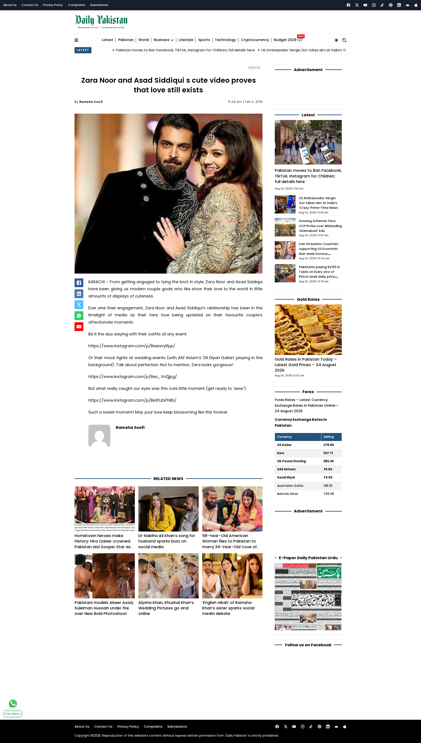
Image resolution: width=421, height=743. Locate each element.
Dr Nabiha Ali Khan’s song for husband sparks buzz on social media (166, 541)
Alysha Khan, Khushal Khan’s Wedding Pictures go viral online (166, 608)
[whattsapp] (12, 703)
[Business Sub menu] (172, 40)
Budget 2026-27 (288, 40)
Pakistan (126, 40)
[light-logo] (102, 22)
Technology (225, 40)
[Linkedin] (399, 5)
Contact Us (29, 5)
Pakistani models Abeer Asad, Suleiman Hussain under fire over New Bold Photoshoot (104, 608)
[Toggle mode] (336, 40)
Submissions (99, 5)
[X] (79, 304)
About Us (9, 5)
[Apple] (416, 5)
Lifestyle (186, 40)
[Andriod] (407, 5)
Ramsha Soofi (91, 102)
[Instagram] (374, 5)
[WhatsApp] (79, 315)
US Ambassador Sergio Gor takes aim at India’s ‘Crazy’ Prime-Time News (287, 50)
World (143, 40)
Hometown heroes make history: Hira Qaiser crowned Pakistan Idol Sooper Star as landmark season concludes (102, 544)
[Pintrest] (390, 5)
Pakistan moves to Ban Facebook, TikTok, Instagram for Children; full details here (149, 50)
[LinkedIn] (79, 293)
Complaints (76, 5)
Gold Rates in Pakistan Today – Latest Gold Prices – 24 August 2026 (306, 364)
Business (161, 40)
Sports (204, 40)
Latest (107, 40)
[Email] (79, 326)
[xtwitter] (357, 5)
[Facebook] (348, 5)
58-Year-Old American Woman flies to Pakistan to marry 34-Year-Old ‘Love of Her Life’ (229, 544)
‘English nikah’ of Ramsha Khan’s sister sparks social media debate (228, 608)
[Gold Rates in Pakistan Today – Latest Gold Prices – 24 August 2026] (308, 329)
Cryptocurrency (255, 40)
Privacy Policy (53, 5)
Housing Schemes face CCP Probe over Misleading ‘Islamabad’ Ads (320, 226)
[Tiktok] (382, 5)
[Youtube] (365, 5)
